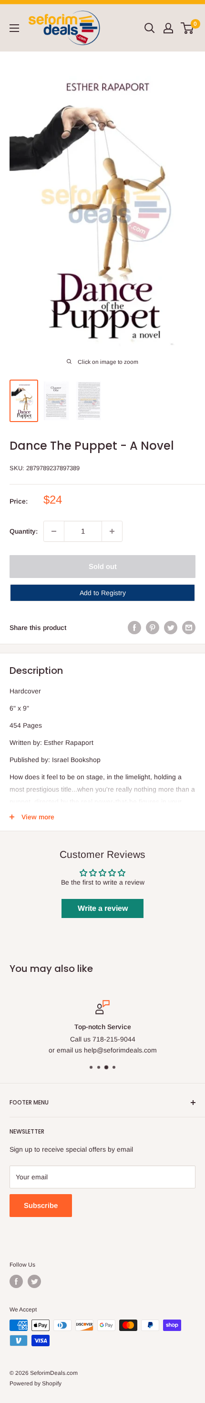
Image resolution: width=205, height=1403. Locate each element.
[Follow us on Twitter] (34, 1281)
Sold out (103, 566)
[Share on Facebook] (134, 627)
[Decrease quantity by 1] (54, 531)
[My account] (168, 28)
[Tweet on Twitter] (170, 627)
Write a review (103, 908)
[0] (188, 28)
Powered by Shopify (36, 1383)
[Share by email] (188, 627)
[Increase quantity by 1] (112, 531)
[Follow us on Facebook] (16, 1281)
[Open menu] (14, 28)
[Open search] (149, 28)
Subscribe (41, 1205)
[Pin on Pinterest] (152, 627)
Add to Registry (103, 593)
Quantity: (24, 531)
